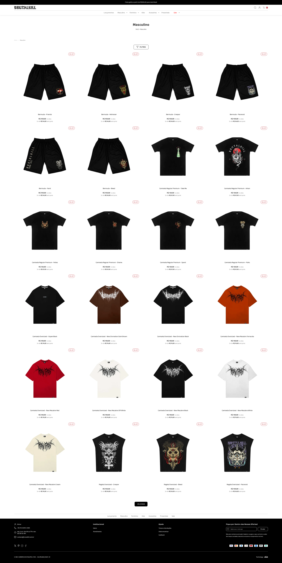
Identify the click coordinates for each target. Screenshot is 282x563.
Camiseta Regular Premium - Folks (237, 263)
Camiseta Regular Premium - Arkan (237, 189)
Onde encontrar (164, 532)
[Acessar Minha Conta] (259, 7)
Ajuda (161, 524)
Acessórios (153, 12)
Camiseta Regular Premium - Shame (109, 263)
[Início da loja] (25, 7)
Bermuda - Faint (45, 189)
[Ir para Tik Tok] (29, 545)
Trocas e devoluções (165, 528)
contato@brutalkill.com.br (25, 537)
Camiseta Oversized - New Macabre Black (173, 411)
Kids (143, 12)
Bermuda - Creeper (173, 115)
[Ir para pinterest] (18, 545)
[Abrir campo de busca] (255, 7)
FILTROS (143, 47)
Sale (175, 12)
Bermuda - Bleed (109, 189)
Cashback (162, 535)
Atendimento (97, 532)
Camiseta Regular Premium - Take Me (173, 189)
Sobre (95, 528)
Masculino (121, 12)
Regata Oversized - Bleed (173, 485)
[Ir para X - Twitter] (15, 546)
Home (16, 40)
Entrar (19, 524)
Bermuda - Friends (45, 115)
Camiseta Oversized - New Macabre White (237, 411)
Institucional (98, 524)
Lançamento (112, 516)
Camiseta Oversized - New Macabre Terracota (237, 337)
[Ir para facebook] (25, 545)
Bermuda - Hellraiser (109, 115)
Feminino (133, 12)
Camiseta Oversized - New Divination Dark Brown (109, 337)
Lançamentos (109, 12)
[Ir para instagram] (22, 545)
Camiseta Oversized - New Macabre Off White (109, 411)
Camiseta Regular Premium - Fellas (45, 263)
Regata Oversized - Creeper (109, 485)
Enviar (263, 529)
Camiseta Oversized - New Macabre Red (44, 411)
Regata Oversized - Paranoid (237, 485)
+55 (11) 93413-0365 (23, 528)
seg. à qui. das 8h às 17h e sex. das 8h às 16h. (26, 533)
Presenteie (165, 12)
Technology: (259, 557)
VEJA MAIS (141, 504)
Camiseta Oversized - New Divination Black (173, 337)
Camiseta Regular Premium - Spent (173, 263)
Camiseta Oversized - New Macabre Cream (44, 485)
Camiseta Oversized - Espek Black (45, 337)
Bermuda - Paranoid (237, 115)
